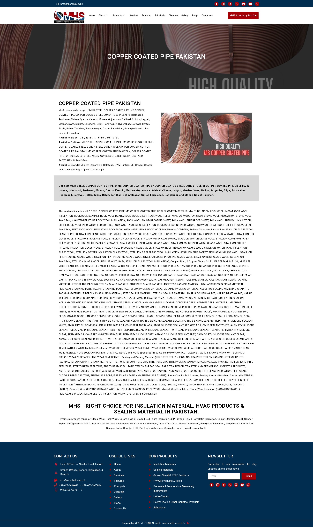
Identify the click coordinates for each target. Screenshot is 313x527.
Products (117, 15)
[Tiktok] (230, 4)
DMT (188, 523)
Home (92, 15)
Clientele (173, 15)
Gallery (184, 15)
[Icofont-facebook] (216, 4)
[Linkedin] (243, 4)
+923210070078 (68, 489)
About (102, 15)
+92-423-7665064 (91, 485)
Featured (146, 15)
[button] (243, 15)
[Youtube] (250, 4)
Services (133, 15)
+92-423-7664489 (68, 485)
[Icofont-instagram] (223, 4)
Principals (160, 15)
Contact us (207, 15)
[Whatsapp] (257, 4)
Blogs (195, 15)
